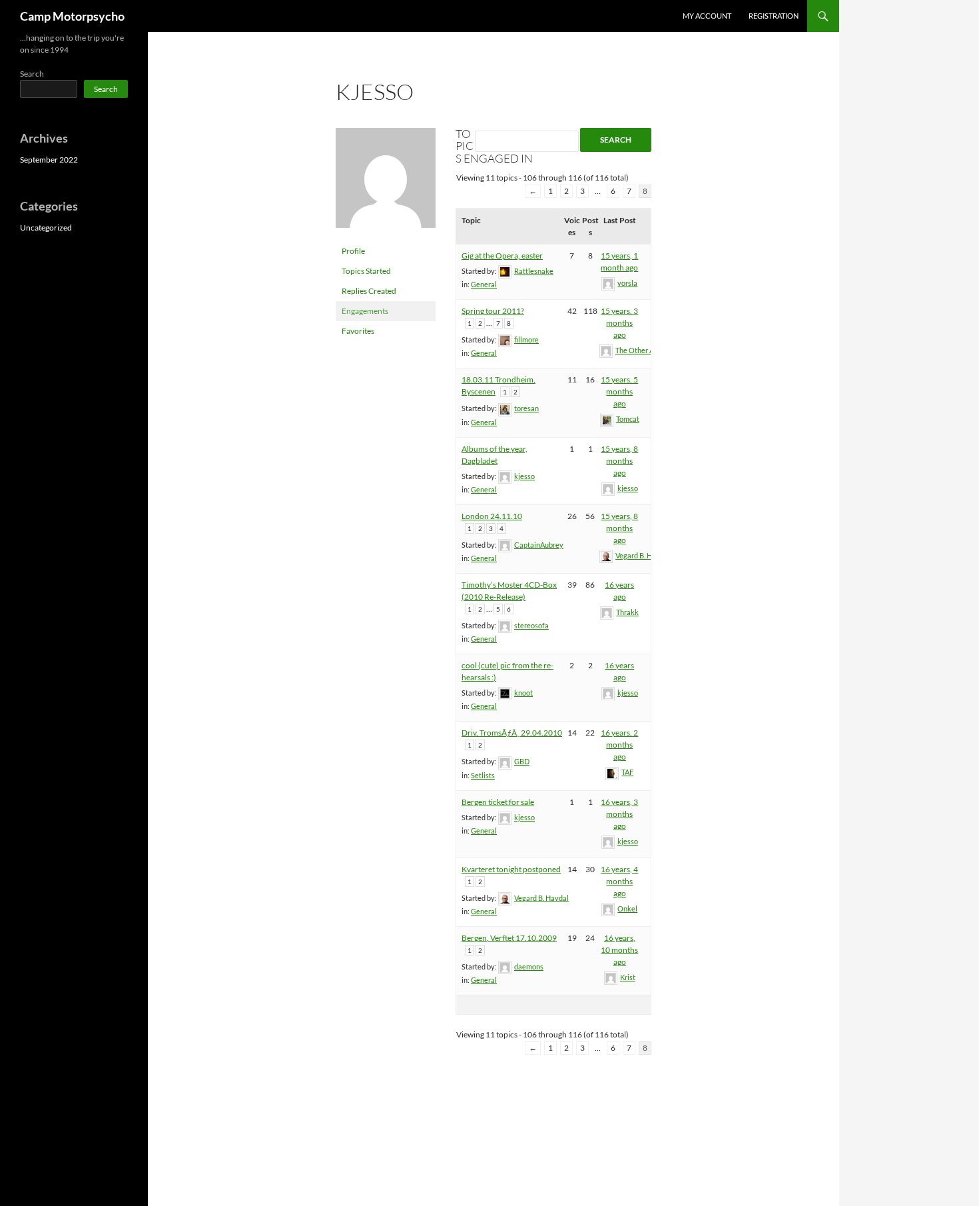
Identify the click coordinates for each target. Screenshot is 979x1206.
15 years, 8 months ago (619, 461)
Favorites (358, 331)
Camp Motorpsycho (72, 16)
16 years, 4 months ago (619, 881)
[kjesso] (386, 184)
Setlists (483, 775)
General (484, 284)
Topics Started (366, 271)
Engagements (365, 311)
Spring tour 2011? (493, 311)
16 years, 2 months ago (619, 745)
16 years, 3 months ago (619, 814)
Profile (353, 251)
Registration (774, 15)
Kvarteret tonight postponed (511, 869)
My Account (707, 15)
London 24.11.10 (492, 516)
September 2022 (49, 160)
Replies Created (369, 291)
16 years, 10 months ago (619, 950)
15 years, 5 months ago (619, 391)
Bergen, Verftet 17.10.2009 (509, 938)
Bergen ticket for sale (498, 802)
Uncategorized (46, 228)
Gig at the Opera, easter (502, 256)
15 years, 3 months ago (619, 323)
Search (32, 74)
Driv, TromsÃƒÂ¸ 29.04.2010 (512, 733)
